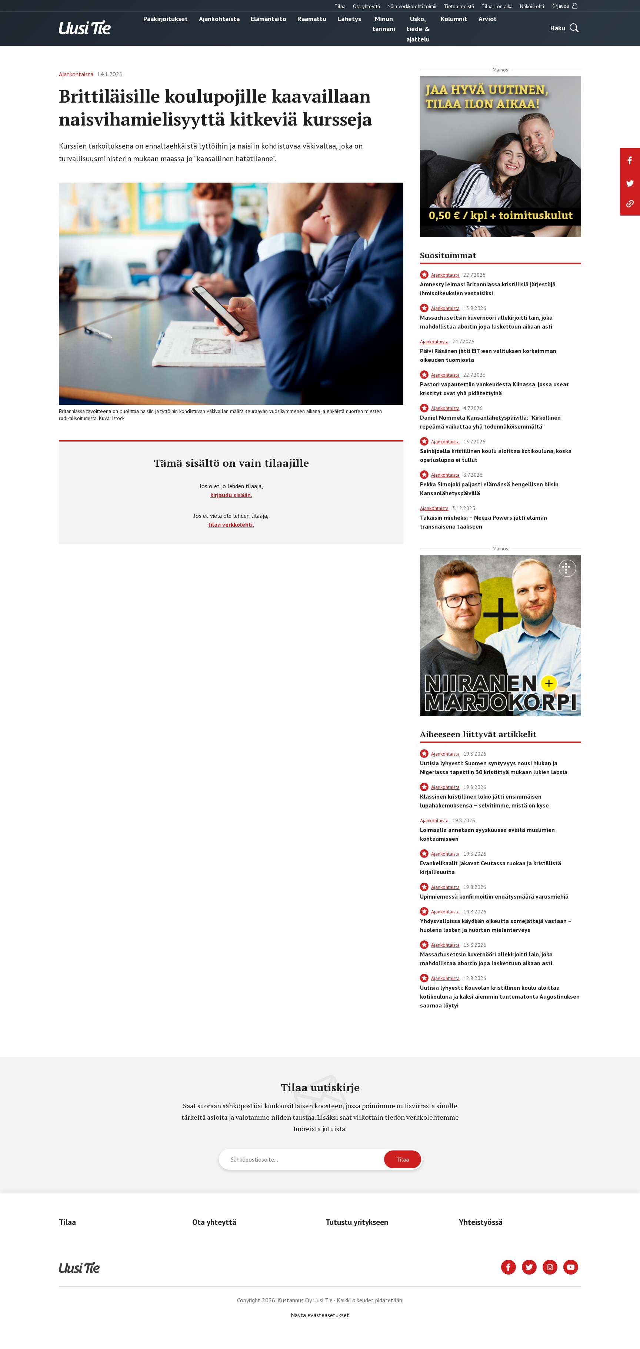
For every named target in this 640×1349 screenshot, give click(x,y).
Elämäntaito (268, 18)
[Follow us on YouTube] (570, 1266)
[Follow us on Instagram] (550, 1266)
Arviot (488, 18)
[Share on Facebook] (630, 160)
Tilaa (340, 6)
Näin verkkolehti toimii (411, 6)
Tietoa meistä (459, 6)
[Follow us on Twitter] (529, 1266)
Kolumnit (454, 18)
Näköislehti (532, 6)
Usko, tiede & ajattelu (418, 28)
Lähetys (349, 18)
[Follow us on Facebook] (508, 1266)
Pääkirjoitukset (165, 18)
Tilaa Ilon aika (497, 6)
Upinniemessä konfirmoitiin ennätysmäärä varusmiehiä (494, 896)
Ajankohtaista (219, 18)
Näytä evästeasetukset (320, 1315)
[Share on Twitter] (630, 183)
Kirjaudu (561, 6)
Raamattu (311, 18)
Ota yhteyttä (366, 6)
